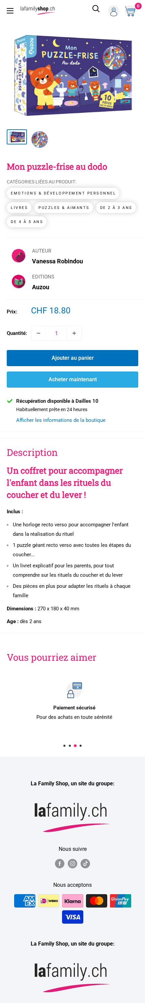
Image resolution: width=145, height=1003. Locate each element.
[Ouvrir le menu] (10, 10)
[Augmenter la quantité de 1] (74, 333)
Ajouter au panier (73, 358)
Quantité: (17, 333)
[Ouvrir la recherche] (96, 10)
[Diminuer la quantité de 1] (38, 333)
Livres (19, 208)
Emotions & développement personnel (63, 193)
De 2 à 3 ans (116, 208)
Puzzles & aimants (64, 208)
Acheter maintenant (73, 379)
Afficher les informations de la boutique (61, 420)
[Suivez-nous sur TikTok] (85, 864)
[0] (131, 10)
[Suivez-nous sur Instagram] (72, 864)
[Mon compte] (113, 10)
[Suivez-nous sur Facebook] (59, 864)
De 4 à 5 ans (27, 222)
